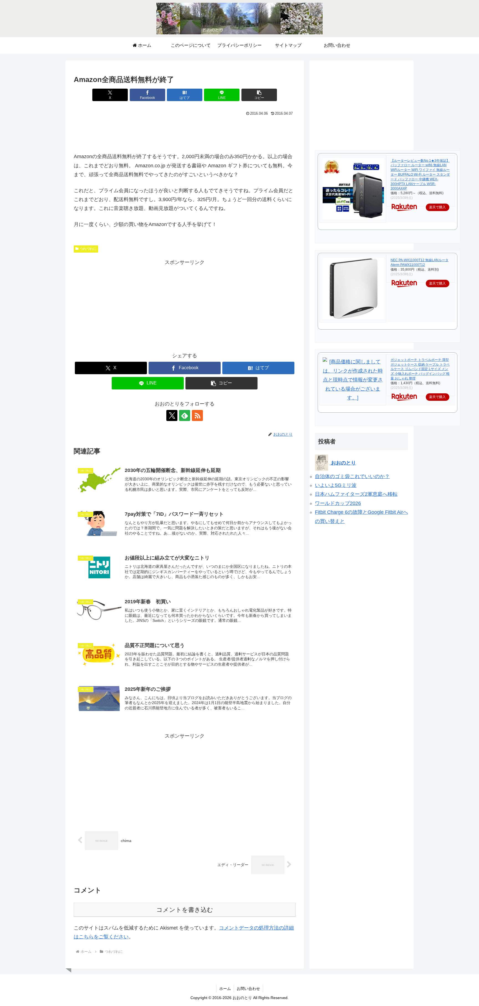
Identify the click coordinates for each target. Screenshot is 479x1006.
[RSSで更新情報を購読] (197, 415)
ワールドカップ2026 (338, 503)
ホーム (225, 988)
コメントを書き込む (184, 909)
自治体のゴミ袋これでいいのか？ (352, 476)
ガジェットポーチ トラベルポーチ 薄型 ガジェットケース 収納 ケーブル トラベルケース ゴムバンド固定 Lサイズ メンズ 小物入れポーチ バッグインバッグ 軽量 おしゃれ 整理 (420, 369)
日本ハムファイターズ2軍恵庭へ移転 (356, 494)
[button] (259, 95)
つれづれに (88, 249)
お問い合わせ (248, 988)
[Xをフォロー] (171, 415)
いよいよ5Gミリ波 (335, 485)
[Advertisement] (184, 132)
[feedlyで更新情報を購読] (184, 415)
